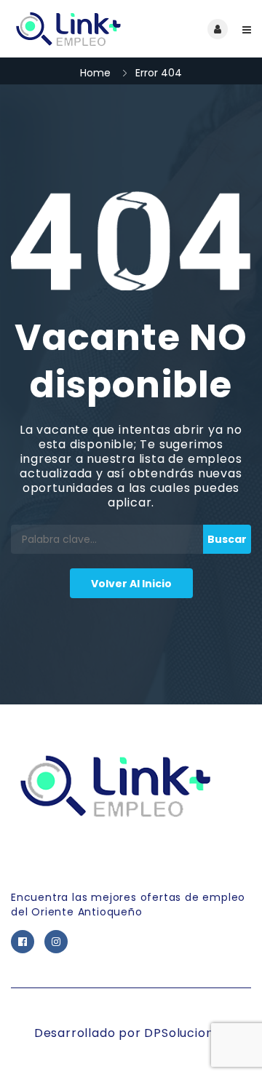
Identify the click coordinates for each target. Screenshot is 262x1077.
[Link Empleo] (71, 28)
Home (95, 72)
